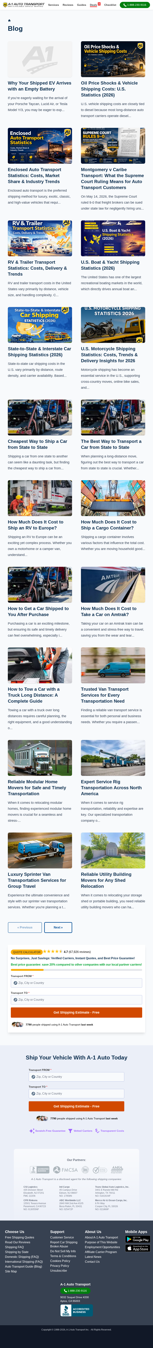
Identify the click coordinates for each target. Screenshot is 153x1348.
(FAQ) (35, 1256)
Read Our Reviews (17, 1242)
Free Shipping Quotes (19, 1237)
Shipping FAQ (14, 1247)
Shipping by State (17, 1252)
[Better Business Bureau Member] (76, 1310)
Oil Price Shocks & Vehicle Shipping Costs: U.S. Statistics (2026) (109, 88)
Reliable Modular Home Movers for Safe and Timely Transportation (37, 787)
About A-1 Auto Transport (101, 1237)
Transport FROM (22, 976)
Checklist (110, 4)
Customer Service (62, 1237)
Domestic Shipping (18, 1256)
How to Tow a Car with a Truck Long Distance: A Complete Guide (34, 695)
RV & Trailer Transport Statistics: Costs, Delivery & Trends (37, 268)
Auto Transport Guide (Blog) (23, 1266)
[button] (135, 5)
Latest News (93, 1256)
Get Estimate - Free (76, 1012)
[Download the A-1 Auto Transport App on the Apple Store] (137, 1248)
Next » (58, 927)
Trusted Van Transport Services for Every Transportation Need (105, 695)
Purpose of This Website (101, 1242)
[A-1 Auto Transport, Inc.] (24, 4)
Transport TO (20, 992)
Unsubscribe (58, 1270)
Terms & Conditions (63, 1256)
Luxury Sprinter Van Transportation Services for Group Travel (37, 880)
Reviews (68, 4)
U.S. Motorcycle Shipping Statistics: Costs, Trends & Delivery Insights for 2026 (109, 354)
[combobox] (76, 983)
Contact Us (92, 1261)
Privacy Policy (59, 1265)
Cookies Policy (60, 1261)
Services (53, 4)
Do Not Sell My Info (63, 1251)
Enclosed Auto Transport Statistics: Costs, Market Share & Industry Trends (34, 175)
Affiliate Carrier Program (101, 1252)
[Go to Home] (9, 20)
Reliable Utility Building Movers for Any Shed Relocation (106, 880)
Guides (81, 4)
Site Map (11, 1271)
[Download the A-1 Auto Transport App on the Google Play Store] (137, 1239)
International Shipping (20, 1261)
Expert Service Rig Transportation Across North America (111, 787)
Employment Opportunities (102, 1247)
